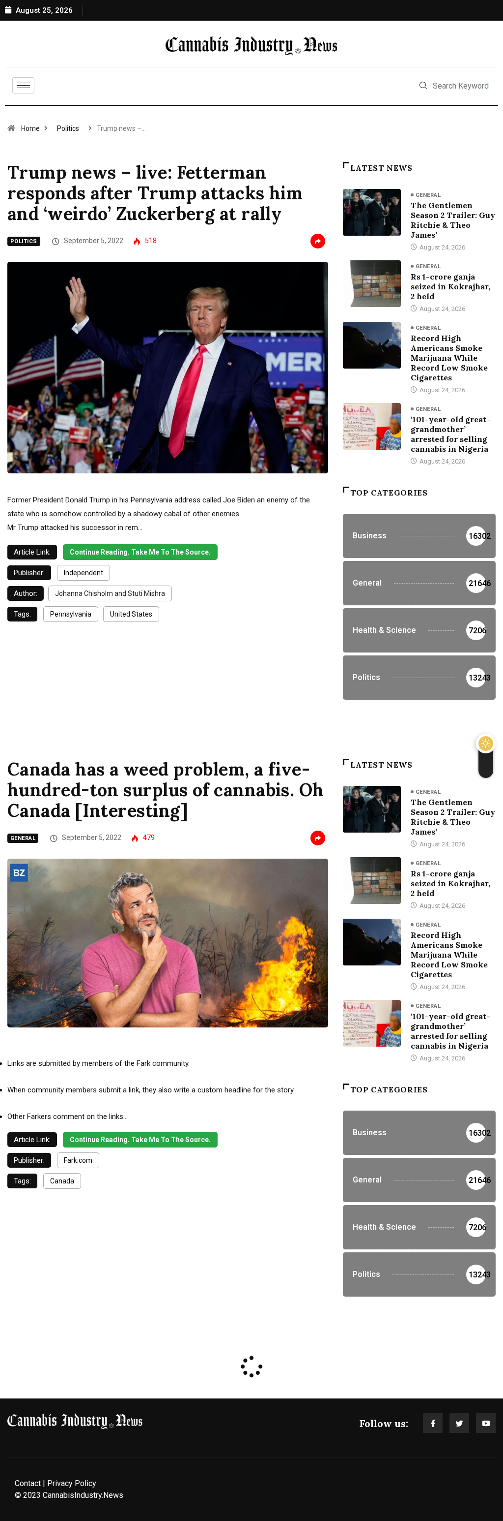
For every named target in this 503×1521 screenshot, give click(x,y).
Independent (83, 573)
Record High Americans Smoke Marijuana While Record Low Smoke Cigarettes (449, 357)
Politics (68, 128)
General (428, 195)
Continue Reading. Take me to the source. (140, 552)
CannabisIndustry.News (83, 1495)
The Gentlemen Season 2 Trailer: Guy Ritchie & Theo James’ (453, 220)
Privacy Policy (71, 1483)
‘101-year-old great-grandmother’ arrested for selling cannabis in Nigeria (450, 434)
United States (131, 614)
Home (30, 128)
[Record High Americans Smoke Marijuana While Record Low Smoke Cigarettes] (372, 345)
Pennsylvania (70, 614)
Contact (28, 1483)
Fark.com (78, 1160)
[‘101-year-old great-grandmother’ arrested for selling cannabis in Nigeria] (372, 426)
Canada (62, 1181)
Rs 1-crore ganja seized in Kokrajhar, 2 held (450, 286)
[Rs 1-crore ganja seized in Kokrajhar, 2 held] (372, 283)
